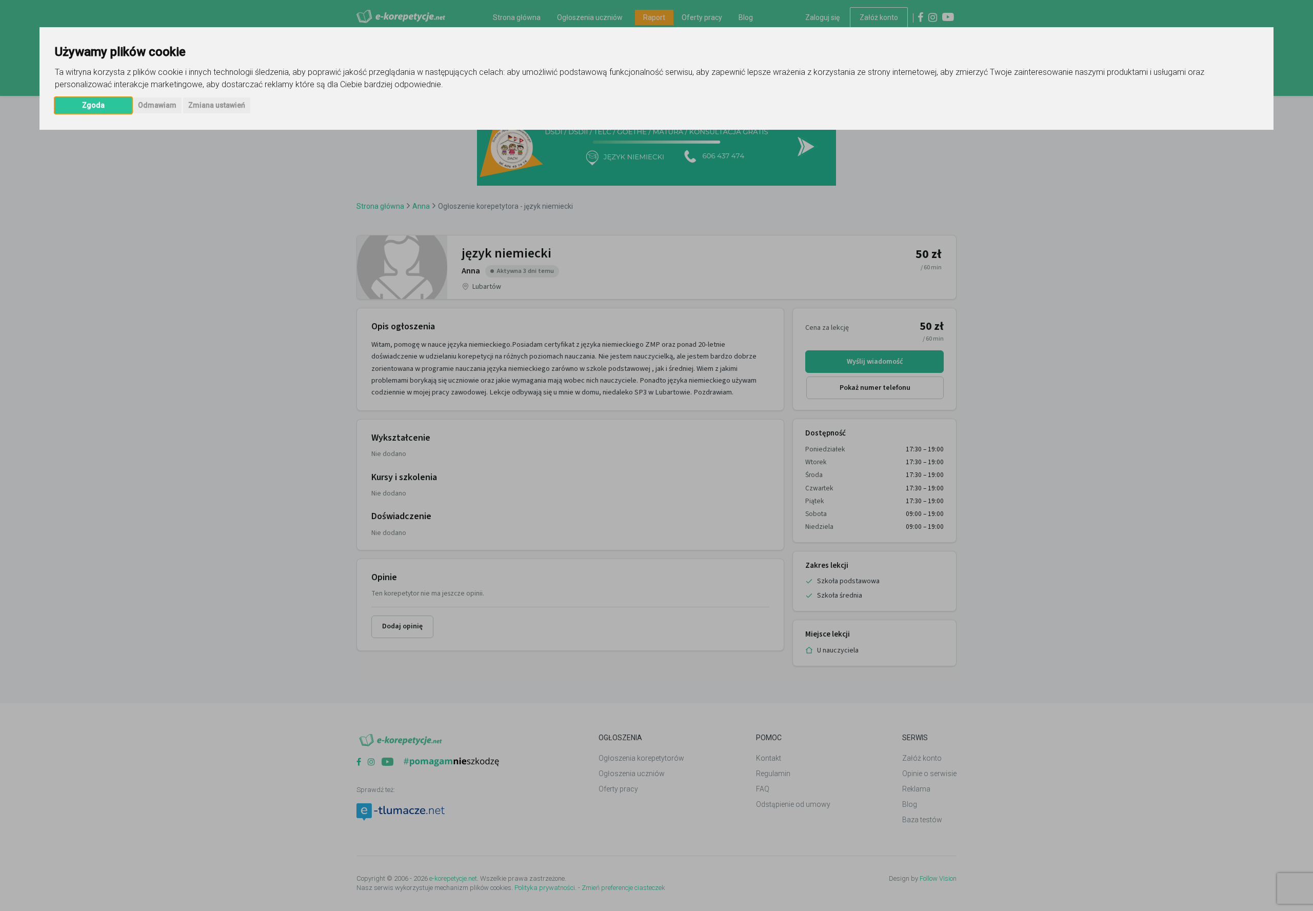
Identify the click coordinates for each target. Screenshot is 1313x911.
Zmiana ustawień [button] (216, 105)
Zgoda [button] (93, 105)
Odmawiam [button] (157, 105)
